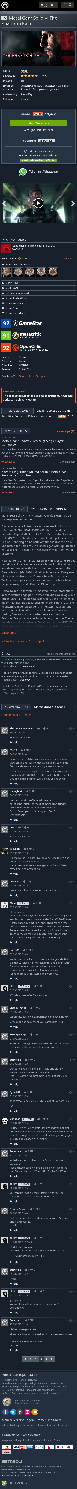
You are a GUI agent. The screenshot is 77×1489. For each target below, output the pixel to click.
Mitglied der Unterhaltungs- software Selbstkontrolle (27, 1402)
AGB (17, 1475)
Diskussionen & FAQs (50, 706)
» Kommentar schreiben (16, 714)
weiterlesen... (8, 461)
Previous (4, 203)
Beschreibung (14, 509)
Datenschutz (27, 1475)
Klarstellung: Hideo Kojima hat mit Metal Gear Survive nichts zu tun (33, 473)
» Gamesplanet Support (31, 376)
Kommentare (16, 706)
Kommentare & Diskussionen (39, 155)
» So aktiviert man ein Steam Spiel (22, 641)
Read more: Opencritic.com (61, 653)
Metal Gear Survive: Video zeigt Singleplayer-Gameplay (32, 442)
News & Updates (16, 431)
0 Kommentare (68, 461)
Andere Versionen (17, 410)
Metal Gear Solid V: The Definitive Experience (27, 416)
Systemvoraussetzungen (48, 509)
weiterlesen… (9, 632)
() (45, 5)
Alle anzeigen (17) (65, 431)
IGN (22, 693)
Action (24, 70)
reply (15, 742)
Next (73, 203)
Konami (25, 99)
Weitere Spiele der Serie (53, 410)
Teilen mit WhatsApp (42, 171)
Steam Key (26, 94)
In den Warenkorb (38, 123)
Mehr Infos (70, 258)
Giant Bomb (29, 666)
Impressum (7, 1475)
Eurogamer (24, 679)
